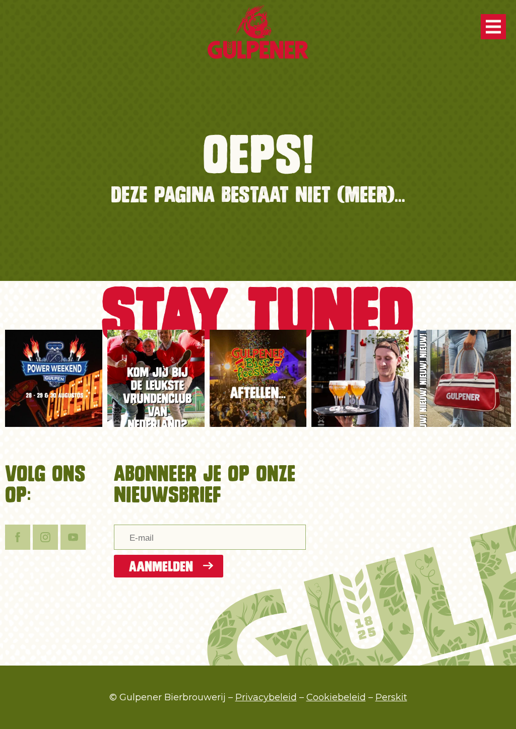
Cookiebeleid (336, 697)
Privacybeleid (266, 697)
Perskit (391, 697)
